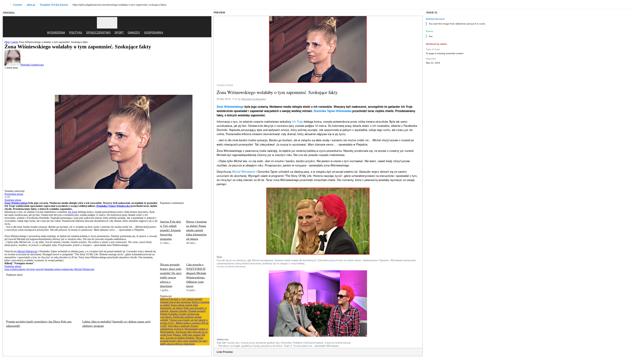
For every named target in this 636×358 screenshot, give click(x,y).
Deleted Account (435, 19)
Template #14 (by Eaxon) (54, 4)
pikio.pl (31, 4)
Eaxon (429, 31)
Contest (17, 4)
